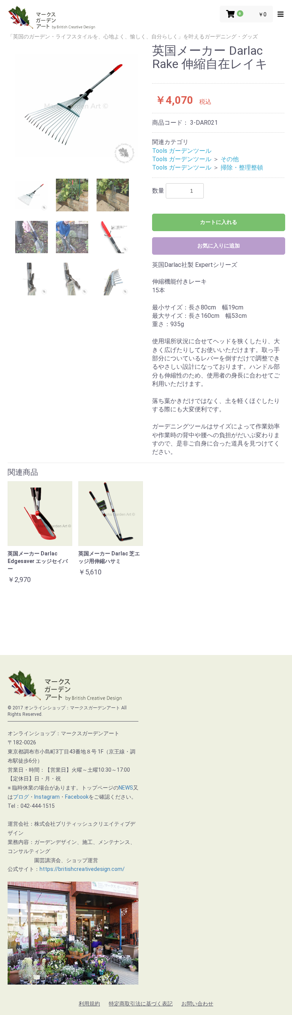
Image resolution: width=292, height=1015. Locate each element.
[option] (76, 105)
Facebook (77, 797)
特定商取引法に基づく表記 (141, 1004)
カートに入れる (218, 222)
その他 (230, 159)
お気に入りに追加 (218, 246)
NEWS (126, 788)
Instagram (47, 797)
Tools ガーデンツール (181, 150)
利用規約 (89, 1004)
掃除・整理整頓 (242, 167)
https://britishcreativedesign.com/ (82, 869)
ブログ (21, 797)
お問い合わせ (197, 1004)
